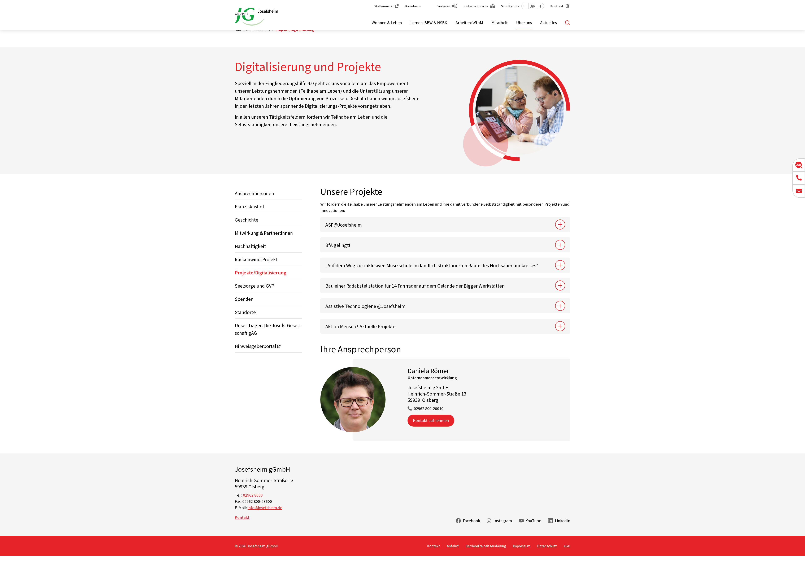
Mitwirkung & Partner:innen (264, 233)
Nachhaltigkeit (250, 246)
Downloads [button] (413, 6)
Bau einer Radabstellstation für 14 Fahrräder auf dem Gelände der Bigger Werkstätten (415, 286)
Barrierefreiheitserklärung (485, 546)
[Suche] (567, 22)
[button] (524, 6)
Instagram (502, 520)
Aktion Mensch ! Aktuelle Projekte (360, 326)
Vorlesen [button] (444, 6)
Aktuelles (548, 22)
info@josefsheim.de (265, 507)
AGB (567, 546)
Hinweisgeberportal (255, 346)
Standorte (245, 312)
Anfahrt (453, 546)
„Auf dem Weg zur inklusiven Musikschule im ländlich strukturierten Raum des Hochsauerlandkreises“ (432, 265)
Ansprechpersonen (254, 193)
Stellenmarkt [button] (384, 6)
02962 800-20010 (428, 408)
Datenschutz (547, 546)
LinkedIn (562, 520)
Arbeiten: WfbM (469, 22)
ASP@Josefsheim (343, 225)
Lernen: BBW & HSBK (428, 22)
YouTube (533, 520)
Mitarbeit (499, 22)
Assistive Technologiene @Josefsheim (365, 306)
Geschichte (246, 220)
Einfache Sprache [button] (476, 6)
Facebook (471, 520)
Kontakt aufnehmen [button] (431, 420)
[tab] (445, 224)
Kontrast (557, 6)
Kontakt (242, 517)
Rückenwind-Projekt (256, 259)
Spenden (244, 299)
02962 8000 (253, 495)
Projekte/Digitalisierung (260, 272)
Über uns (524, 22)
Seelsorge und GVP (254, 286)
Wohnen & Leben (387, 22)
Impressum (521, 546)
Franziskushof (249, 206)
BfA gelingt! (337, 245)
